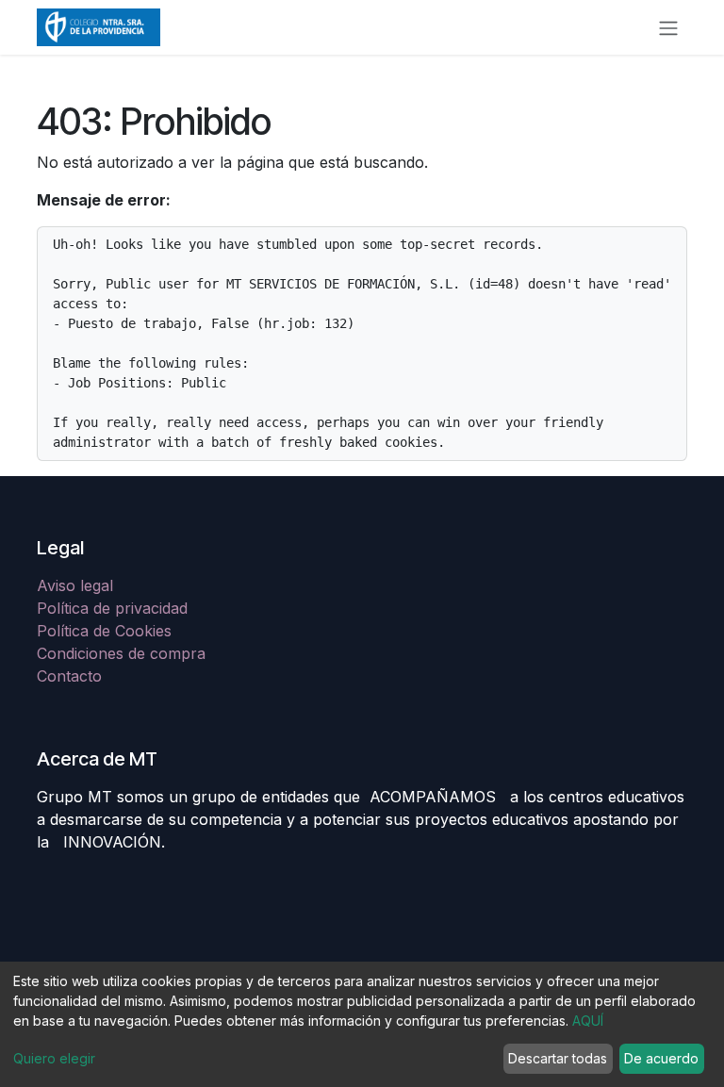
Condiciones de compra (121, 653)
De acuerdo (661, 1058)
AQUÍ (587, 1021)
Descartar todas (557, 1058)
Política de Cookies (104, 630)
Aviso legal (77, 585)
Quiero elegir (54, 1058)
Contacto (69, 676)
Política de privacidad (112, 608)
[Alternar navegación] (668, 27)
